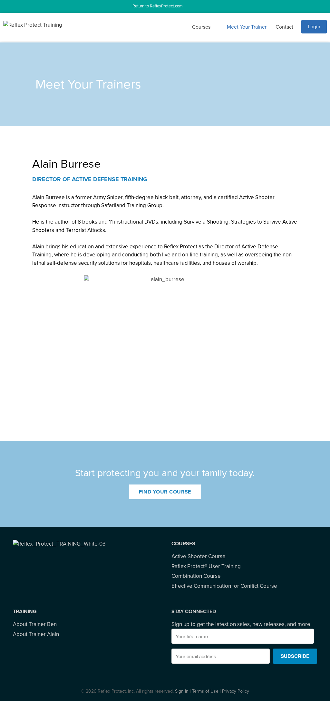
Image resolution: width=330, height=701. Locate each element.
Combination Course (196, 576)
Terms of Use (205, 691)
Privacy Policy (235, 691)
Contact (284, 27)
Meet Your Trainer (247, 27)
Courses (201, 27)
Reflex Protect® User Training (206, 566)
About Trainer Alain (36, 634)
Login (314, 26)
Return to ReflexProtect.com (158, 6)
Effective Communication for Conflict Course (224, 586)
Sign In (182, 691)
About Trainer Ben (35, 624)
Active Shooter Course (198, 556)
